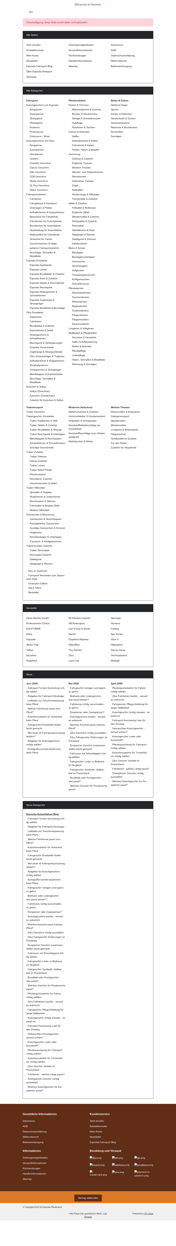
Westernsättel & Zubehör (85, 216)
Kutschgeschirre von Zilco (40, 140)
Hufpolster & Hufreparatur (83, 420)
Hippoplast (116, 644)
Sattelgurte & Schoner (84, 239)
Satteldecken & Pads (83, 230)
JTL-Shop (148, 1213)
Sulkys (29, 650)
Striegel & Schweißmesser (86, 118)
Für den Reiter (119, 443)
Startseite (31, 76)
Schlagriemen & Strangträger (45, 369)
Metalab (115, 660)
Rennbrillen (117, 131)
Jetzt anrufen (33, 44)
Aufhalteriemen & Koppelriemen (47, 212)
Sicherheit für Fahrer (41, 239)
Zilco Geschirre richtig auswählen (88, 732)
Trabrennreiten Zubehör (39, 545)
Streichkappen (80, 265)
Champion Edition (38, 583)
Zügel (75, 185)
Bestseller (33, 592)
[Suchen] (30, 4)
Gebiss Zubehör (38, 461)
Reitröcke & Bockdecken (124, 127)
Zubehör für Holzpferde (123, 447)
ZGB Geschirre (38, 176)
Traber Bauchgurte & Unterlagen (47, 434)
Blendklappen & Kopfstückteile (46, 374)
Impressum (117, 44)
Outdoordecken (80, 310)
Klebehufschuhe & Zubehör (83, 411)
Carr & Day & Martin (79, 628)
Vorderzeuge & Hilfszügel (85, 194)
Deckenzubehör (80, 324)
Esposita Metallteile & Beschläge (47, 308)
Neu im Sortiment (37, 571)
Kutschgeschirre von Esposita (42, 105)
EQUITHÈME (33, 628)
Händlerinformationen (80, 60)
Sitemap (73, 66)
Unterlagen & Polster (41, 207)
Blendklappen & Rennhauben (46, 438)
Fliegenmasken (80, 319)
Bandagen (77, 252)
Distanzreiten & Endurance (125, 411)
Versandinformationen (80, 50)
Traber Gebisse (38, 456)
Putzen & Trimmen (79, 105)
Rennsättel (78, 225)
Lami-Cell (74, 660)
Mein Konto (32, 55)
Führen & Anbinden (79, 131)
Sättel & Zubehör (78, 203)
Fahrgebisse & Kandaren (43, 203)
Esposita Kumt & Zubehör (44, 278)
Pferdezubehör (38, 474)
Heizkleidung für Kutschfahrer (46, 230)
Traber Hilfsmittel (35, 487)
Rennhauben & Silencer (43, 501)
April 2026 (117, 683)
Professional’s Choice (38, 623)
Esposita (31, 639)
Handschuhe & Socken (123, 118)
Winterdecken (79, 301)
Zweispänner (37, 114)
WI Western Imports (79, 618)
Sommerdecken (80, 297)
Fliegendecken (80, 315)
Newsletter (32, 60)
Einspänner (36, 109)
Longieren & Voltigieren (81, 328)
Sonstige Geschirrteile (42, 447)
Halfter (75, 136)
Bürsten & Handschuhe (84, 114)
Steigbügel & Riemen (83, 234)
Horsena (115, 623)
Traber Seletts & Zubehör (43, 425)
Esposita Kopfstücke (41, 265)
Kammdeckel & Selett (41, 330)
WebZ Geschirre (39, 190)
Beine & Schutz (77, 248)
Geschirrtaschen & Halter (43, 243)
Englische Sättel (80, 212)
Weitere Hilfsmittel (39, 510)
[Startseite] (23, 12)
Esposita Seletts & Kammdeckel (47, 283)
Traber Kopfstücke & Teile (44, 420)
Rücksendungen (77, 55)
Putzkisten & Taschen (83, 127)
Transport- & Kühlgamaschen (46, 541)
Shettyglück (36, 118)
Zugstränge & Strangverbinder (46, 351)
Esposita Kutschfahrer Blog (42, 814)
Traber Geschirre (35, 411)
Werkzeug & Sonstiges (84, 364)
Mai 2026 (74, 683)
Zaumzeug (74, 154)
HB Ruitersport (77, 623)
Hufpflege (77, 123)
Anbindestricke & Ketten (85, 140)
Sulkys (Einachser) (40, 391)
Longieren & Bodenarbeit (124, 429)
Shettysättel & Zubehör (84, 221)
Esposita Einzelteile (36, 260)
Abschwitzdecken (81, 292)
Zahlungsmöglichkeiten (81, 44)
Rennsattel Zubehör (40, 554)
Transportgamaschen (83, 274)
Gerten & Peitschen (121, 114)
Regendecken (79, 306)
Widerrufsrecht (119, 60)
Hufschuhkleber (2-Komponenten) (87, 416)
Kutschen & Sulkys (36, 386)
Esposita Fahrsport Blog (39, 66)
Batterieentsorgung (121, 66)
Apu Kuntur (117, 634)
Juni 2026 (32, 683)
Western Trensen (81, 167)
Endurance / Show (40, 136)
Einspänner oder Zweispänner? (87, 712)
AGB (113, 50)
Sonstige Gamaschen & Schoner (47, 528)
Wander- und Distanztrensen (87, 172)
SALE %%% (34, 588)
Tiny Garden (75, 650)
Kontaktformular (35, 50)
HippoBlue (74, 644)
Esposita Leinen (38, 269)
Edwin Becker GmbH (37, 618)
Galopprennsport (120, 416)
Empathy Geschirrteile (42, 347)
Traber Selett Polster (41, 469)
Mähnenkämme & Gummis (86, 109)
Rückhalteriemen (39, 365)
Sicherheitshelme (120, 123)
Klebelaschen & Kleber (81, 441)
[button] (145, 4)
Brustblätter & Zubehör (42, 325)
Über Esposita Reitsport (39, 71)
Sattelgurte (36, 559)
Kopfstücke (36, 317)
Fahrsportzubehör (36, 194)
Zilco (71, 655)
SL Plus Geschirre (39, 185)
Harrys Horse (118, 650)
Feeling (115, 628)
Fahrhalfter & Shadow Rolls (44, 505)
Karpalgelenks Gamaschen (44, 523)
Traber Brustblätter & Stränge (46, 429)
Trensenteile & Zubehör (85, 198)
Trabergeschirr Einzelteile (40, 416)
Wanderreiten (118, 420)
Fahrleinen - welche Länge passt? (130, 768)
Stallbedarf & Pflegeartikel (83, 333)
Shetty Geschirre (39, 181)
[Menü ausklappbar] (24, 4)
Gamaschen (78, 261)
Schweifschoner (80, 283)
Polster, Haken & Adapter (85, 149)
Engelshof (31, 660)
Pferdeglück (36, 123)
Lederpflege (78, 355)
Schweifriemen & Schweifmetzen (47, 443)
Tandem (34, 158)
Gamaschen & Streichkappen (46, 519)
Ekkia (29, 634)
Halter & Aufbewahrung (84, 341)
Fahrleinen (35, 198)
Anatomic (35, 127)
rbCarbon (31, 655)
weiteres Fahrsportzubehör (44, 248)
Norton (72, 634)
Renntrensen (79, 176)
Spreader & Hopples (41, 492)
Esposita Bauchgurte (41, 287)
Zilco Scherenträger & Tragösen (47, 356)
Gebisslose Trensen (83, 181)
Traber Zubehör (34, 452)
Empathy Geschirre (40, 163)
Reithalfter (77, 190)
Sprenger (116, 618)
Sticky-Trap (32, 644)
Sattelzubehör (79, 243)
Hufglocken (78, 270)
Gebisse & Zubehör (82, 158)
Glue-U (115, 639)
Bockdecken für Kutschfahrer (45, 225)
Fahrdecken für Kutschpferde (46, 221)
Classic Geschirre (39, 167)
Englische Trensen (82, 163)
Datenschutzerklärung (123, 55)
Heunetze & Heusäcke (84, 337)
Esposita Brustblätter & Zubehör (47, 274)
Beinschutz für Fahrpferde (44, 216)
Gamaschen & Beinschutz (40, 514)
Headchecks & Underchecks (45, 496)
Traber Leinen (37, 465)
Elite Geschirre (38, 172)
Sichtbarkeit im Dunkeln (123, 438)
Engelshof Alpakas (79, 639)
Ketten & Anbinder (82, 346)
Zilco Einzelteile (34, 312)
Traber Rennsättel (39, 550)
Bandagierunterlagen (83, 257)
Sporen (115, 109)
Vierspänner (36, 154)
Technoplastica (119, 655)
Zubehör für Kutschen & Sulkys (46, 400)
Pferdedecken (76, 288)
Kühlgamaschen (81, 279)
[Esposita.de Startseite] (88, 4)
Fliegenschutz (118, 434)
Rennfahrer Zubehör (41, 478)
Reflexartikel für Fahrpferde (45, 234)
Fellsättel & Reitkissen (84, 207)
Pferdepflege (79, 350)
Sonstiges (116, 136)
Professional (36, 131)
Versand (88, 1217)
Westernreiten (118, 425)
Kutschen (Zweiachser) (42, 395)
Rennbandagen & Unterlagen (46, 537)
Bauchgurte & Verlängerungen (46, 342)
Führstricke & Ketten (83, 145)
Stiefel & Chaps (119, 105)
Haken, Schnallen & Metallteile (88, 359)
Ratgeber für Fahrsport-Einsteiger (46, 696)
